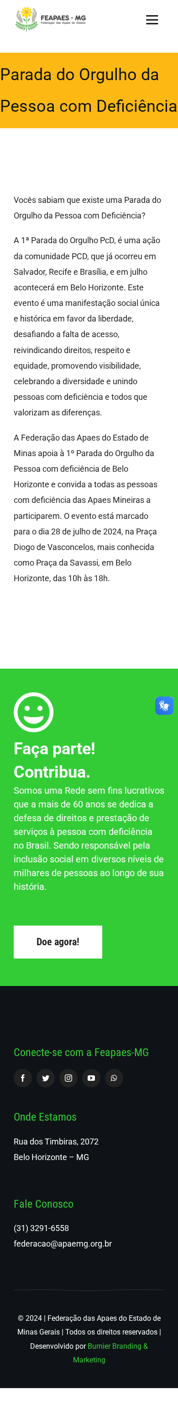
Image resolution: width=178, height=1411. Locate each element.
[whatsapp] (114, 1078)
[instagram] (68, 1078)
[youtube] (91, 1078)
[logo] (50, 11)
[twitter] (46, 1078)
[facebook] (23, 1078)
